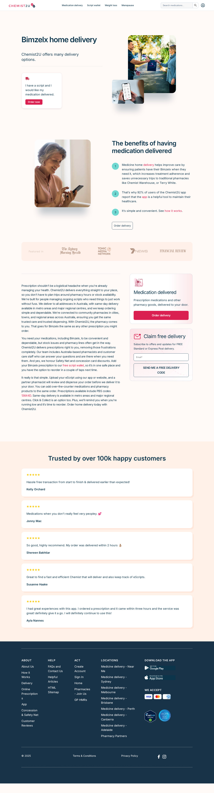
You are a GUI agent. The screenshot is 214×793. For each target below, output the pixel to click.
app (144, 197)
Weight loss (111, 5)
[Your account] (203, 5)
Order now (34, 101)
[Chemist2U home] (22, 5)
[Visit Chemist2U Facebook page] (159, 757)
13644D (26, 395)
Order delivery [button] (161, 315)
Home (78, 683)
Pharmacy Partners (114, 736)
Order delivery (122, 225)
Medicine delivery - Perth (118, 708)
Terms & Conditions (84, 755)
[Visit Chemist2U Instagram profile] (164, 757)
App (24, 704)
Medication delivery (72, 5)
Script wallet (93, 5)
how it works (173, 210)
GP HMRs (80, 699)
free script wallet (73, 365)
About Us (27, 666)
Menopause (128, 5)
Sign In (79, 677)
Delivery (26, 683)
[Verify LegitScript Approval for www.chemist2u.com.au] (150, 716)
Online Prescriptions (29, 694)
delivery (148, 164)
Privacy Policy (129, 755)
